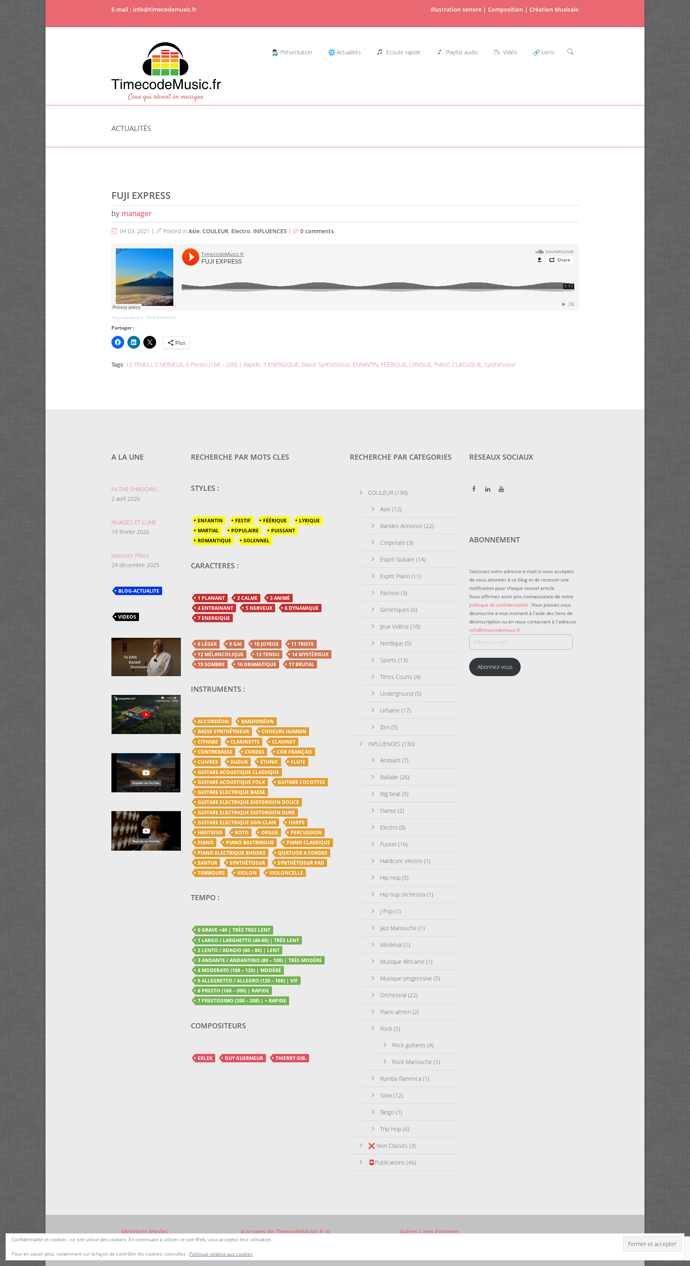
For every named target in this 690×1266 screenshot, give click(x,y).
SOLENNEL (257, 540)
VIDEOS (127, 616)
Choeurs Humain (284, 731)
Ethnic (269, 761)
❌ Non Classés (388, 1145)
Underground (396, 693)
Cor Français (294, 751)
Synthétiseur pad (301, 862)
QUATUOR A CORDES (302, 852)
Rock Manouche (412, 1062)
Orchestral (393, 995)
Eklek (205, 1058)
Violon (247, 872)
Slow (386, 1095)
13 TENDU (139, 364)
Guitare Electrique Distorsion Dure (246, 812)
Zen (385, 727)
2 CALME (247, 598)
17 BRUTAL (301, 664)
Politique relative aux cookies (221, 1253)
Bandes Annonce (401, 526)
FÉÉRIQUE (393, 364)
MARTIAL (208, 530)
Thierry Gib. (291, 1058)
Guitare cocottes (301, 782)
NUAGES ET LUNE (133, 522)
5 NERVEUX (169, 364)
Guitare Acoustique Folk (231, 782)
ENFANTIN (365, 364)
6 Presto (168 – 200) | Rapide (223, 364)
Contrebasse (215, 751)
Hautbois (210, 832)
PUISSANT (283, 530)
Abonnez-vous (495, 667)
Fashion (389, 593)
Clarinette (245, 741)
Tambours (211, 872)
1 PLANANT (211, 598)
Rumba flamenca (400, 1078)
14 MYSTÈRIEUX (310, 654)
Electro (240, 231)
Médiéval (391, 945)
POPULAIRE (245, 530)
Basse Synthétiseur (325, 364)
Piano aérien (395, 1012)
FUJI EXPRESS (141, 195)
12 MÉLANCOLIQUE (221, 654)
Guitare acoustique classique (238, 772)
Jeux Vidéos (394, 626)
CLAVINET (283, 741)
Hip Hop (390, 877)
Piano (206, 842)
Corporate (392, 542)
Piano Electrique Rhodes (232, 852)
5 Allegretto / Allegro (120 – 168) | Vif (248, 980)
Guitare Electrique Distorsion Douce (248, 802)
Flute (298, 761)
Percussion (306, 832)
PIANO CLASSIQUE (457, 364)
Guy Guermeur (244, 1058)
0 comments (317, 231)
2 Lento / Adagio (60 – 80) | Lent (239, 950)
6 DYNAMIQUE (302, 608)
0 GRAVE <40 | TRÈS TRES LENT (234, 930)
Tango (387, 1112)
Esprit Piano (395, 576)
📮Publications (386, 1162)
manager (136, 213)
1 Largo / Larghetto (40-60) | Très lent (248, 940)
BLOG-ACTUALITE (138, 590)
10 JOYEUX (266, 644)
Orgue (269, 832)
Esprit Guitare (397, 559)
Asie (194, 231)
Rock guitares (409, 1045)
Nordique (391, 643)
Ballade (389, 777)
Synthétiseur (500, 364)
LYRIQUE (420, 364)
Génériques (394, 609)
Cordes (254, 751)
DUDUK (239, 761)
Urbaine (390, 710)
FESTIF (243, 520)
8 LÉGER (207, 644)
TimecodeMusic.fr (127, 318)
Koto (242, 832)
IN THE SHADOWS (134, 489)
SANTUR (207, 862)
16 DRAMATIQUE (256, 664)
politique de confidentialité (498, 604)
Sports (388, 660)
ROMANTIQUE (214, 540)
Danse (388, 810)
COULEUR (215, 231)
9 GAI (235, 644)
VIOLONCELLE (286, 872)
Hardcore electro (401, 861)
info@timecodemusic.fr (495, 630)
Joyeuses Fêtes (130, 555)
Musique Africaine (402, 961)
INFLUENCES (270, 231)
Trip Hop (390, 1129)
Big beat (390, 794)
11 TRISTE (302, 644)
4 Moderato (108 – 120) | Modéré (239, 970)
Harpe (297, 822)
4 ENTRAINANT (215, 608)
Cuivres (208, 761)
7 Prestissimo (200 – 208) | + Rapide (242, 1000)
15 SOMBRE (211, 664)
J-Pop (386, 911)
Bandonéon (257, 721)
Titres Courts (396, 677)
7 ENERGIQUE (281, 364)
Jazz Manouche (398, 928)
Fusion (388, 844)
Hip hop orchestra (402, 894)
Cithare (208, 741)
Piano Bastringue (250, 842)
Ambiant (390, 760)
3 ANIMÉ (280, 598)
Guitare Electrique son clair (237, 822)
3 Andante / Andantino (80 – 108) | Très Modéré (260, 960)
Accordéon (213, 721)
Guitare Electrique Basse (231, 792)
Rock (386, 1028)
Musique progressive (406, 978)
